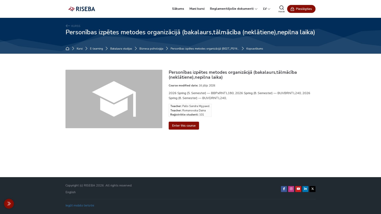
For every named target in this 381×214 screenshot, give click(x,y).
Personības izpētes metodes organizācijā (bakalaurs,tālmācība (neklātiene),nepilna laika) (190, 32)
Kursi (80, 48)
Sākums (68, 49)
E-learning (96, 48)
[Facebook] (284, 189)
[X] (313, 189)
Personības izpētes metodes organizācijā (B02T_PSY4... (205, 48)
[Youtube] (298, 189)
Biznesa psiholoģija (151, 48)
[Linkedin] (305, 189)
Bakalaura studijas (121, 48)
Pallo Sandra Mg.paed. (196, 106)
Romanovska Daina (194, 110)
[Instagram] (291, 189)
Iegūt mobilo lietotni (79, 205)
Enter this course (184, 125)
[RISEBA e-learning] (81, 9)
